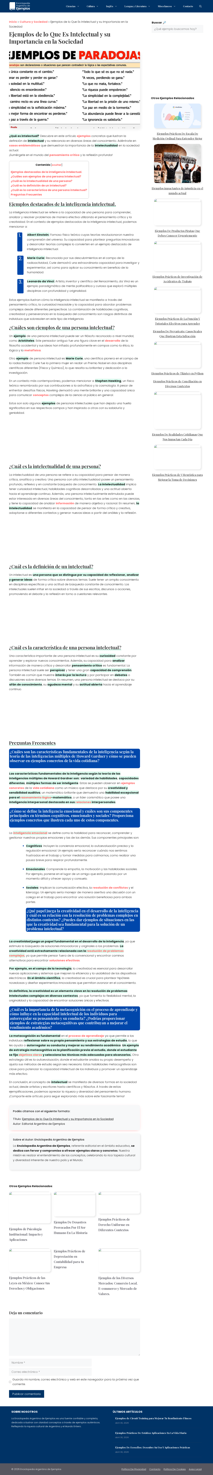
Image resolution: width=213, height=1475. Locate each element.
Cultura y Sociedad (34, 22)
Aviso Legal (195, 1469)
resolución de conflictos (110, 888)
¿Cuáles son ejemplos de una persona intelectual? (46, 176)
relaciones (83, 802)
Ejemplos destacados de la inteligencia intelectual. (46, 172)
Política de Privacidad (133, 1469)
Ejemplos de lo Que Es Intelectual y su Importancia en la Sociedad (68, 1119)
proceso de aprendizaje (86, 1036)
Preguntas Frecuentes (26, 194)
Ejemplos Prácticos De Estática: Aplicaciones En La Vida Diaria (150, 1432)
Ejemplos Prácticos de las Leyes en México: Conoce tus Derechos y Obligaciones (29, 1283)
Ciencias (70, 6)
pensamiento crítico (64, 155)
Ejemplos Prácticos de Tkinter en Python (177, 373)
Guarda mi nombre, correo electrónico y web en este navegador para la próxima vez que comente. (75, 1381)
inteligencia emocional (30, 833)
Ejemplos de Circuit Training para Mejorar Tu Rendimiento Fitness (153, 1418)
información (65, 503)
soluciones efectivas (64, 960)
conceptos (41, 395)
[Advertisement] (74, 440)
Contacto (188, 6)
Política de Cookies (175, 1469)
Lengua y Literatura (135, 6)
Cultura (91, 6)
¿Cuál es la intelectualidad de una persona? (41, 181)
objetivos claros (30, 1055)
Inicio (13, 22)
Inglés (109, 6)
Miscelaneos (165, 6)
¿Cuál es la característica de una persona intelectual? (49, 190)
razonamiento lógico (35, 797)
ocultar (56, 165)
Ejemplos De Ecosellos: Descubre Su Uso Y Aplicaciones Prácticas (152, 1447)
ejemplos (84, 136)
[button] (200, 6)
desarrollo (112, 341)
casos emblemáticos (24, 145)
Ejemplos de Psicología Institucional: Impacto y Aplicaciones (26, 1234)
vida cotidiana (43, 788)
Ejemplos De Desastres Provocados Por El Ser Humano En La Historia (70, 1227)
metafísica (32, 350)
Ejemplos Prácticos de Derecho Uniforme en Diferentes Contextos (114, 1224)
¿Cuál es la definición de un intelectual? (39, 185)
